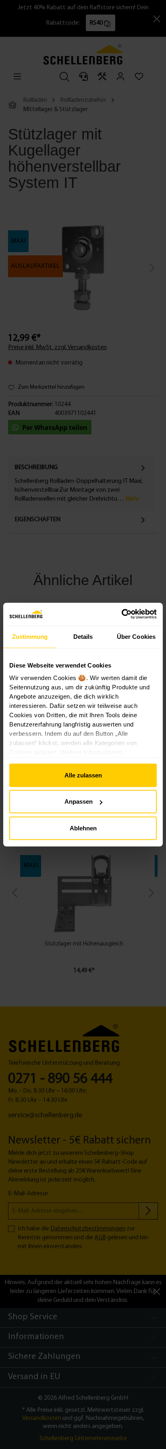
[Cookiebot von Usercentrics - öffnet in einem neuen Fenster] (121, 614)
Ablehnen (83, 827)
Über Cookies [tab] (136, 636)
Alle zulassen (83, 774)
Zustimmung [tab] (30, 636)
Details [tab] (83, 636)
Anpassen (78, 801)
